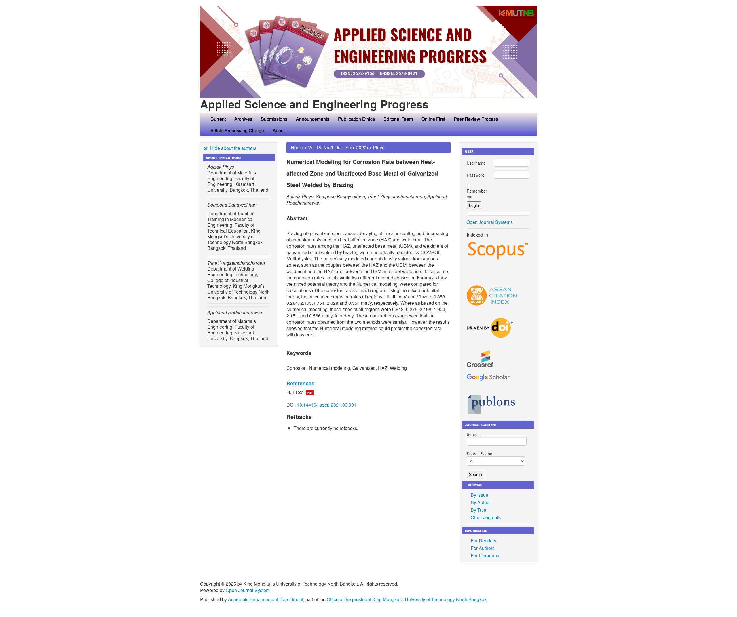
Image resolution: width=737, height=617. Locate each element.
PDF (310, 393)
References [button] (300, 383)
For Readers (483, 540)
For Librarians (485, 555)
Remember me (477, 193)
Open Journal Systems (489, 222)
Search (473, 434)
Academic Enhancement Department (265, 599)
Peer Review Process (476, 118)
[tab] (368, 383)
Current (218, 118)
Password (476, 175)
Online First (433, 118)
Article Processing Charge (237, 130)
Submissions (274, 118)
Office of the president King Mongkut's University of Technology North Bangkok (407, 599)
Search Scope (479, 453)
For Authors (483, 548)
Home (297, 147)
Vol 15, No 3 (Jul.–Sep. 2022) (338, 147)
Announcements (312, 118)
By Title (478, 509)
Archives (243, 118)
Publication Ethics (356, 118)
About (279, 130)
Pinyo (379, 147)
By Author (481, 502)
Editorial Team (398, 118)
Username (476, 163)
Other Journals (486, 517)
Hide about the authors (233, 148)
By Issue (479, 495)
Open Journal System (248, 590)
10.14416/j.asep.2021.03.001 (326, 404)
